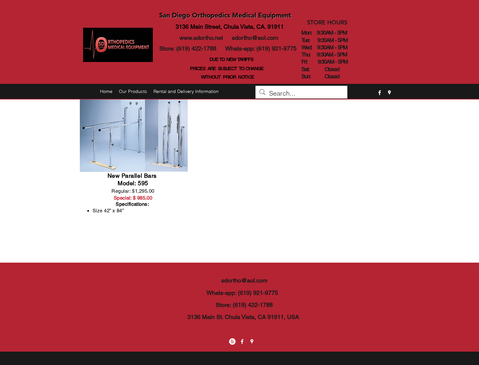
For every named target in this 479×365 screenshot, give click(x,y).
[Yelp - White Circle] (232, 341)
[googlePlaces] (389, 92)
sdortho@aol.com (255, 37)
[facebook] (379, 92)
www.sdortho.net (201, 37)
